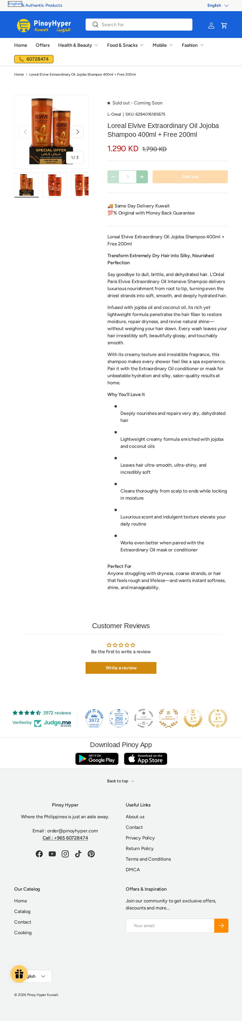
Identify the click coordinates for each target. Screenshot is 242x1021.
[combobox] (139, 25)
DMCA (133, 869)
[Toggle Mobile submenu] (170, 45)
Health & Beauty (75, 45)
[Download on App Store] (145, 758)
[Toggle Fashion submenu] (201, 45)
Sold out (190, 176)
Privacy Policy (140, 838)
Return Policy (140, 848)
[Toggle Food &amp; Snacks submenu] (141, 45)
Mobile (160, 45)
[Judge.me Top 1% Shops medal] (193, 718)
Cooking (23, 932)
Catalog (22, 911)
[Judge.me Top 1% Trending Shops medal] (217, 718)
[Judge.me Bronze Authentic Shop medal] (168, 718)
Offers (42, 45)
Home (20, 45)
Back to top (118, 781)
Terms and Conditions (148, 859)
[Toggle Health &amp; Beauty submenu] (96, 45)
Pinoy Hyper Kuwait (42, 995)
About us (135, 816)
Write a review (121, 668)
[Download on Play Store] (97, 758)
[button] (224, 25)
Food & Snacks (122, 45)
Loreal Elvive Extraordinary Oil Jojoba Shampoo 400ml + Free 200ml (82, 74)
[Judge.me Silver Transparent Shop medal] (143, 718)
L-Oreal (114, 114)
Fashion (190, 45)
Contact (134, 827)
